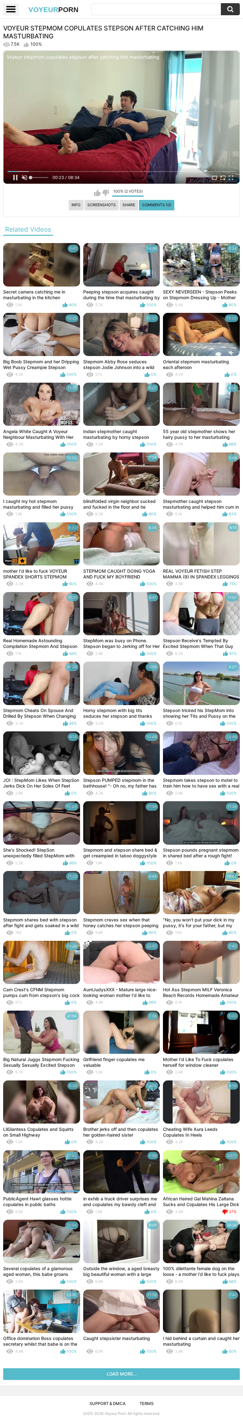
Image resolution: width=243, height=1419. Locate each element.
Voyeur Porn (115, 1413)
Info (76, 204)
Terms (146, 1403)
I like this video (97, 193)
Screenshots (101, 204)
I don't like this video (105, 193)
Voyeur (53, 10)
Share (128, 204)
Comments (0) (156, 204)
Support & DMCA (108, 1403)
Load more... (122, 1373)
